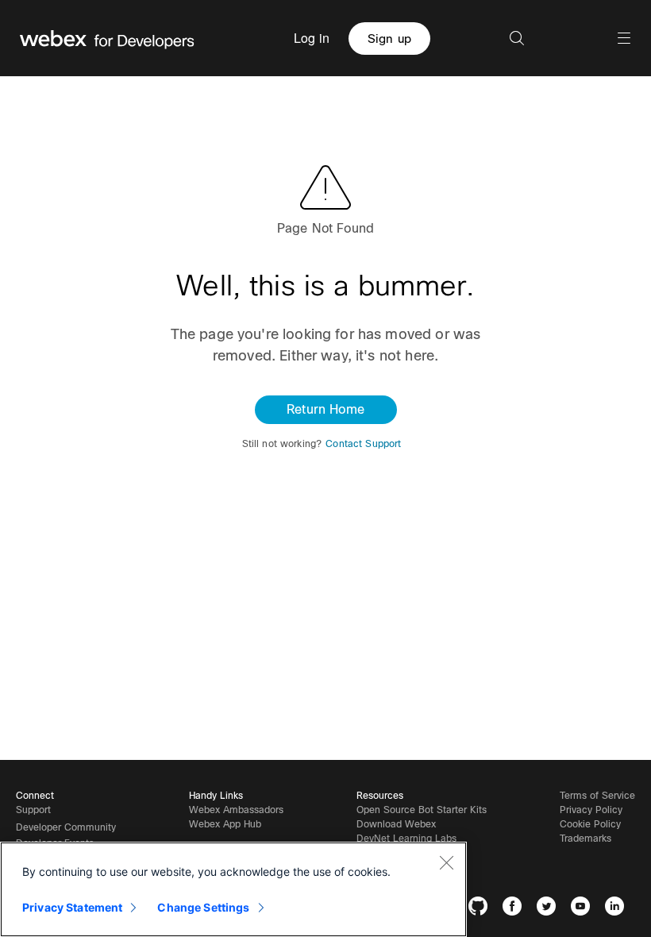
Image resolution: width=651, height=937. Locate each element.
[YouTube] (584, 909)
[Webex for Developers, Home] (107, 38)
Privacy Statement (72, 907)
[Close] (446, 862)
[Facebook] (516, 909)
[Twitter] (550, 909)
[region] (233, 889)
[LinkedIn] (618, 909)
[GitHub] (481, 909)
